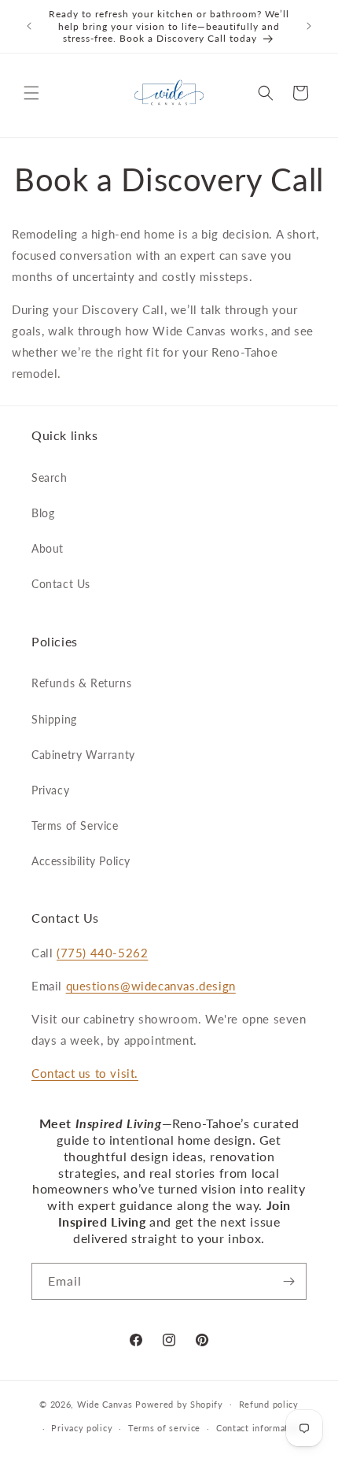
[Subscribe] (288, 1281)
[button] (31, 93)
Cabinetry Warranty (83, 754)
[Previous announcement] (29, 26)
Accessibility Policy (80, 861)
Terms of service (164, 1428)
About (47, 548)
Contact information (259, 1428)
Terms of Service (75, 825)
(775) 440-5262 (102, 953)
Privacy (50, 790)
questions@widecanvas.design (151, 986)
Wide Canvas (105, 1403)
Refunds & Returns (81, 683)
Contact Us (60, 583)
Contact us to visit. (84, 1073)
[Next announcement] (309, 26)
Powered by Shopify (179, 1403)
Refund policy (269, 1404)
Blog (42, 513)
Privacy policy (81, 1428)
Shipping (54, 719)
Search (49, 477)
